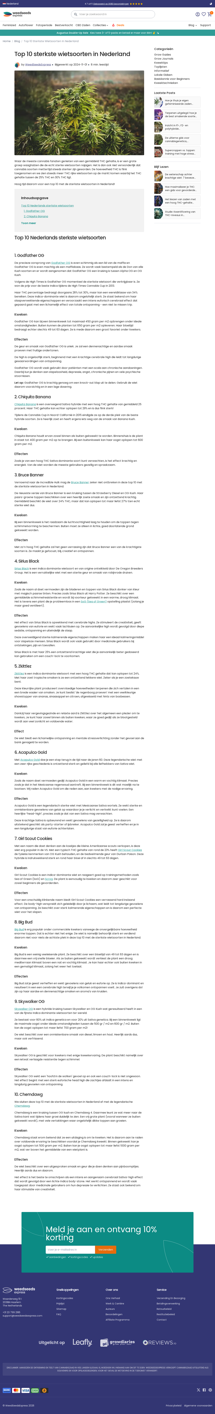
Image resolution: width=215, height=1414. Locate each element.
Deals (120, 25)
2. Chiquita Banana (36, 216)
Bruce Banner (80, 482)
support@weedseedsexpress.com (22, 1315)
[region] (107, 33)
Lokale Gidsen (163, 75)
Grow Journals (163, 59)
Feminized (9, 25)
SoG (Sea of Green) (94, 601)
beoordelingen (114, 1314)
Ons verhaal (113, 1298)
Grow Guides (162, 55)
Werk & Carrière (115, 1303)
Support (205, 25)
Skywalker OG (23, 1009)
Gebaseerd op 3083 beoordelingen (111, 3)
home (7, 41)
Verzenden (105, 1250)
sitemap (61, 1309)
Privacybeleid (173, 1405)
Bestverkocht (64, 25)
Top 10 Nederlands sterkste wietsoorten (47, 206)
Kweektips (161, 63)
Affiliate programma (118, 1319)
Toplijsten (160, 67)
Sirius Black (21, 568)
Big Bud (19, 929)
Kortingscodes (64, 1298)
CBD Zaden (83, 25)
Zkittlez (19, 674)
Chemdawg (22, 1106)
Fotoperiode (44, 25)
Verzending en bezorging (171, 1298)
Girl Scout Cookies (130, 850)
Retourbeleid (164, 1309)
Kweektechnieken (166, 83)
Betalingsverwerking (168, 1303)
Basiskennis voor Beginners (172, 79)
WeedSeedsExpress (38, 64)
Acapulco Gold (30, 760)
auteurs (110, 1309)
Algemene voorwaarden (198, 1405)
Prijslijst (60, 1303)
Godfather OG (60, 263)
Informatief (161, 71)
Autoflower (26, 25)
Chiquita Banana (25, 404)
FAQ (58, 1314)
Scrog (49, 879)
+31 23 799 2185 (11, 1312)
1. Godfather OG (34, 211)
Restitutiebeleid (166, 1314)
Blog (191, 25)
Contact (162, 1319)
